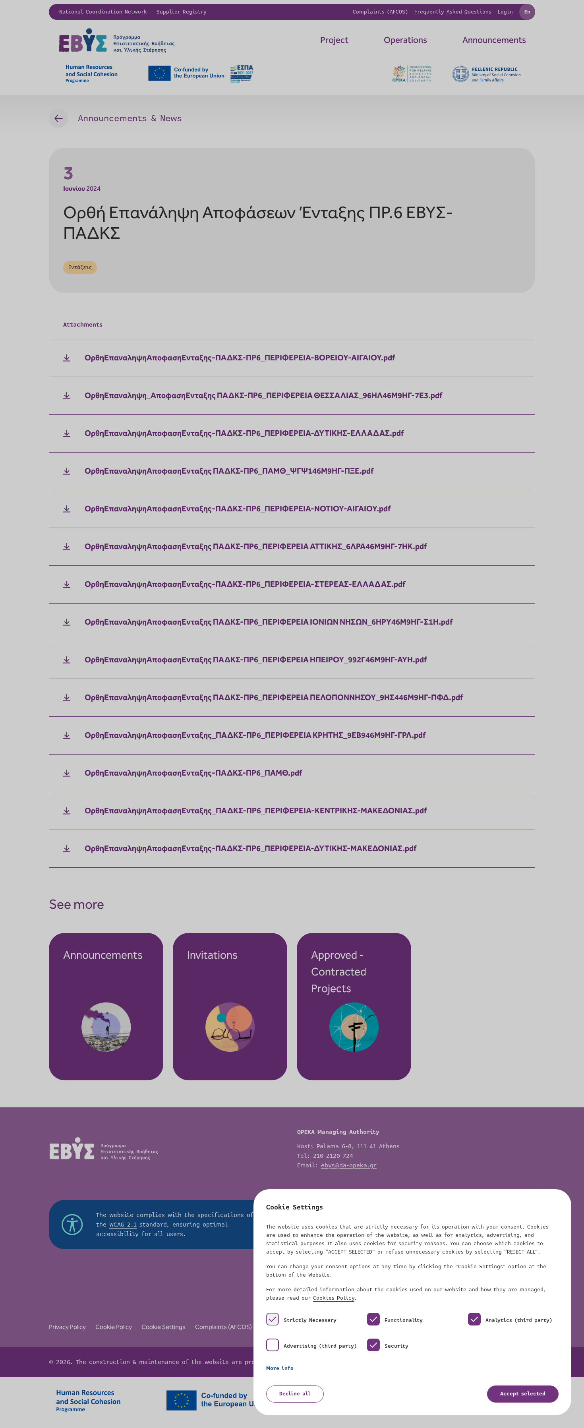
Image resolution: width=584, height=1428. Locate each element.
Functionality (404, 1320)
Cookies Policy (333, 1298)
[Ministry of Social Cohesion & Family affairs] (486, 74)
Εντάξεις (80, 267)
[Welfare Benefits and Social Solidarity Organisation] (412, 73)
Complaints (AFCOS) (380, 12)
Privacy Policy (67, 1327)
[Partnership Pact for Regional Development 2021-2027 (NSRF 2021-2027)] (200, 73)
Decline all (295, 1394)
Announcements (494, 40)
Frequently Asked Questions (452, 12)
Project (334, 40)
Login (505, 12)
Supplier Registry (182, 12)
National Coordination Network (103, 12)
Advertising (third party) (320, 1346)
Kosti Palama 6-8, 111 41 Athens (348, 1146)
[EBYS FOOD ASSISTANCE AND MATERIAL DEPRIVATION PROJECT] (165, 40)
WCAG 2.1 (123, 1224)
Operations (405, 40)
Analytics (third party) (518, 1320)
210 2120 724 (333, 1155)
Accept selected (522, 1394)
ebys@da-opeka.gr (349, 1165)
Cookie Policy (113, 1327)
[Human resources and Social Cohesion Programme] (91, 73)
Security (396, 1346)
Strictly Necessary (310, 1320)
